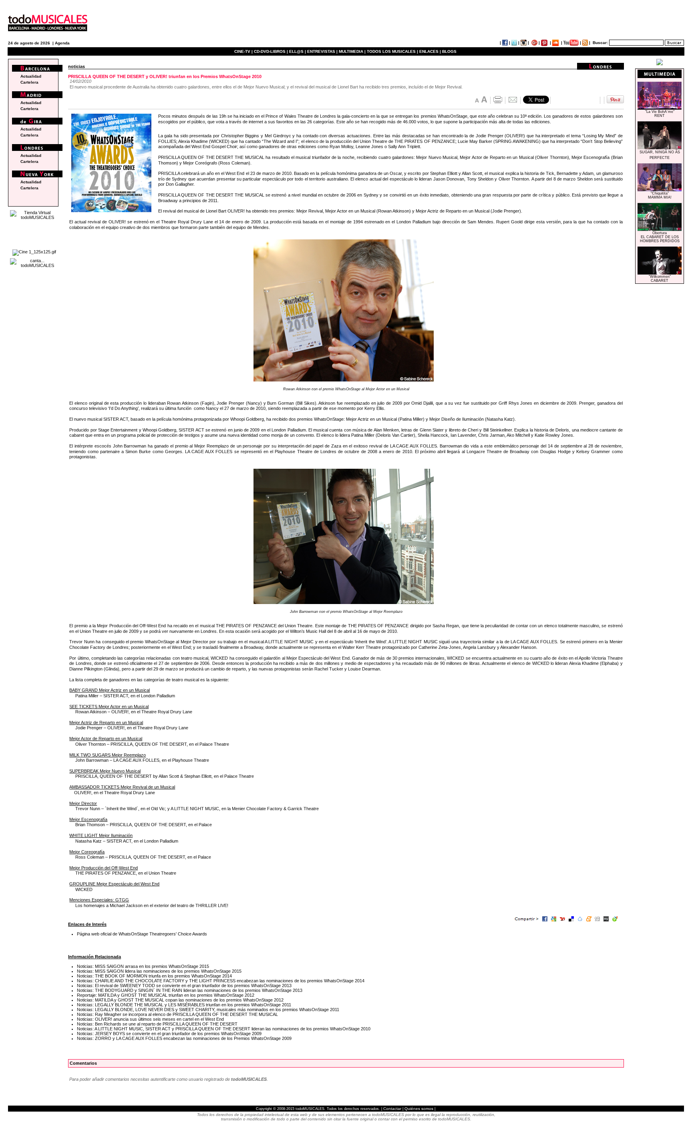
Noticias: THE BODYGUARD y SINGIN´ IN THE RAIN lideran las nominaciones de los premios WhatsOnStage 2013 (189, 990)
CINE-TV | (244, 51)
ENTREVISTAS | (322, 51)
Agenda (62, 43)
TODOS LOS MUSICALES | (392, 51)
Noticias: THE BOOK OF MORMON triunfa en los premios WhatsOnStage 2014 (154, 975)
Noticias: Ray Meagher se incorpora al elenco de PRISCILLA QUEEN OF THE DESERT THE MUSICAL (177, 1014)
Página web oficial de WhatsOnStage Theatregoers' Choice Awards (142, 933)
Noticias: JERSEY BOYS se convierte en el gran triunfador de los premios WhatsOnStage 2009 (169, 1033)
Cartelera (29, 82)
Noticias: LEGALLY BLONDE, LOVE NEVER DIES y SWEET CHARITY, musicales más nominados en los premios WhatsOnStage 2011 (208, 1009)
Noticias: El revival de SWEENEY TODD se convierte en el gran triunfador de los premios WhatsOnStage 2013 (184, 985)
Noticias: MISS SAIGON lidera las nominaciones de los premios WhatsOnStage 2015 (159, 971)
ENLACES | (430, 51)
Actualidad (30, 76)
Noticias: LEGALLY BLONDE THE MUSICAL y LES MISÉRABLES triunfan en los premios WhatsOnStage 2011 (184, 1004)
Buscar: (600, 42)
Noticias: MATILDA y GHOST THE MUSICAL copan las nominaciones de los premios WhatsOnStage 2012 (180, 1000)
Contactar (392, 1108)
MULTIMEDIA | (352, 51)
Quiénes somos (418, 1108)
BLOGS (449, 51)
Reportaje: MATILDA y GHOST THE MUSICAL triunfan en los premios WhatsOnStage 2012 (165, 995)
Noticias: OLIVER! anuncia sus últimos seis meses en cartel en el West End (150, 1019)
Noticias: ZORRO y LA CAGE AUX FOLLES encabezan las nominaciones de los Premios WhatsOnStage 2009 (184, 1038)
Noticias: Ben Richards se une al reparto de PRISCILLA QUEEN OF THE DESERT (157, 1024)
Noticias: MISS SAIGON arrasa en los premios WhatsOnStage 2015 (143, 966)
